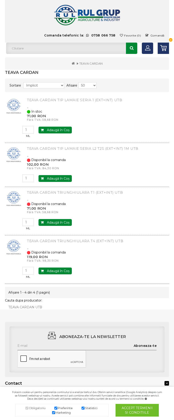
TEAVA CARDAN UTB (25, 307)
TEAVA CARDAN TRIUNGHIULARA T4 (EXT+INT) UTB (75, 241)
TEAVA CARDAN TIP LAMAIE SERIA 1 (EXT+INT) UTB (74, 100)
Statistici (91, 408)
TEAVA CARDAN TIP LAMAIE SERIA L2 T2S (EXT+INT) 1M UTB (82, 148)
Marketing (63, 412)
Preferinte (65, 408)
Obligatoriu (37, 408)
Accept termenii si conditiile (137, 410)
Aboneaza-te (145, 346)
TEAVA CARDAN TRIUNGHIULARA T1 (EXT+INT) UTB (75, 192)
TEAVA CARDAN (91, 63)
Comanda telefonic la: (80, 35)
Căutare (131, 48)
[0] (163, 48)
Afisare (71, 85)
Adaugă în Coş (58, 130)
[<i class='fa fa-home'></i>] (73, 63)
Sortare (15, 85)
